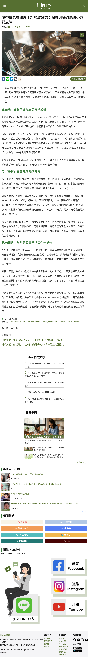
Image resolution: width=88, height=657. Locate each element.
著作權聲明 (48, 641)
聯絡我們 (47, 646)
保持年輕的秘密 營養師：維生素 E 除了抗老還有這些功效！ (32, 340)
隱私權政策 (48, 639)
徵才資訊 (47, 644)
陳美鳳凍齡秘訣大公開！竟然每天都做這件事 (27, 474)
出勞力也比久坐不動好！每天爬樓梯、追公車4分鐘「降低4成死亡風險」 (36, 484)
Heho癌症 (62, 644)
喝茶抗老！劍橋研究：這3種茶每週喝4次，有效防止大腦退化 (33, 344)
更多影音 (81, 462)
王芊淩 (28, 27)
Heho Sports (63, 646)
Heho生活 (62, 641)
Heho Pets (62, 654)
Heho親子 (62, 639)
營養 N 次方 (63, 652)
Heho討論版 (63, 649)
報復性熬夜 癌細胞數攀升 (20, 494)
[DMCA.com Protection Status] (3, 652)
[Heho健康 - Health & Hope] (44, 6)
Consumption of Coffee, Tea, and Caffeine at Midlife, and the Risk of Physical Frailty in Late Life (44, 322)
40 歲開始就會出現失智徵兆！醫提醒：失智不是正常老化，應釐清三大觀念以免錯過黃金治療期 (45, 503)
